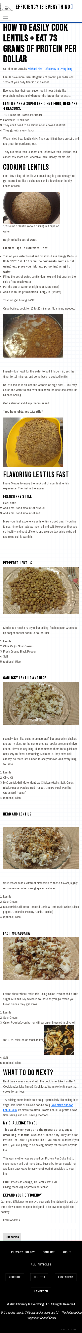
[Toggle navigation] (5, 17)
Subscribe (12, 1237)
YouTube (15, 1277)
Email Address (11, 1220)
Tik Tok (39, 1277)
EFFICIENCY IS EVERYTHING (43, 7)
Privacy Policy (23, 1252)
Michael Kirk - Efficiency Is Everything (50, 69)
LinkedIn (41, 1291)
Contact (49, 1252)
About (66, 1252)
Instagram (65, 1277)
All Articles (41, 1264)
